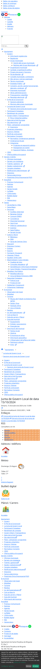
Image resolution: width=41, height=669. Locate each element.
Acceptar (35, 666)
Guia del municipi (10, 597)
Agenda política (9, 433)
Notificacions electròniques (14, 569)
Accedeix (4, 456)
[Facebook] (3, 14)
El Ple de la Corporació (12, 363)
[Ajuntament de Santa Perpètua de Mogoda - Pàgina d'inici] (10, 40)
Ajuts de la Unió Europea (13, 376)
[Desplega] (15, 350)
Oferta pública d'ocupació (13, 395)
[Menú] (2, 49)
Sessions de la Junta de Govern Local (16, 356)
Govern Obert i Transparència (15, 374)
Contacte (4, 12)
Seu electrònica (10, 379)
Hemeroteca (8, 622)
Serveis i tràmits (7, 556)
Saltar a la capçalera (10, 1)
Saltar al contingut (9, 3)
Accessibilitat (9, 638)
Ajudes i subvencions (11, 565)
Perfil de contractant (11, 388)
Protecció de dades (11, 634)
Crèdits (6, 629)
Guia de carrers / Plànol (12, 595)
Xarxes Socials (9, 611)
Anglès (9, 24)
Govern (7, 360)
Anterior (4, 482)
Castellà (10, 22)
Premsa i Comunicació (12, 604)
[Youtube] (6, 14)
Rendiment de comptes (12, 372)
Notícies (7, 437)
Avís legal (7, 636)
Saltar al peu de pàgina (11, 8)
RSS (5, 620)
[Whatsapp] (18, 14)
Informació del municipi (12, 599)
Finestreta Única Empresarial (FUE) (16, 576)
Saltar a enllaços (9, 6)
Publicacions (8, 440)
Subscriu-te (5, 499)
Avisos (6, 435)
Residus (7, 588)
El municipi (5, 579)
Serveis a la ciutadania (12, 560)
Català (9, 19)
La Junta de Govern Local (12, 353)
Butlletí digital (9, 618)
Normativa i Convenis (12, 390)
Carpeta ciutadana (10, 567)
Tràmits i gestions (10, 563)
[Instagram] (12, 14)
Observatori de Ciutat (12, 581)
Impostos (7, 572)
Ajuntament (9, 350)
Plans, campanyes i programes (15, 381)
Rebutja (28, 666)
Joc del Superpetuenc (11, 590)
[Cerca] (26, 45)
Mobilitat (7, 583)
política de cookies (19, 662)
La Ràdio (7, 613)
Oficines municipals (11, 558)
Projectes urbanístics (11, 383)
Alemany (10, 26)
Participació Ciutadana (12, 369)
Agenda (7, 430)
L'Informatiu (8, 615)
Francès (10, 29)
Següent (10, 482)
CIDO (6, 392)
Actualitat (4, 601)
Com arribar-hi (9, 592)
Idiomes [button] (7, 17)
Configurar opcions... (8, 666)
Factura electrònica (11, 574)
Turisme (7, 585)
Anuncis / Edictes (10, 385)
